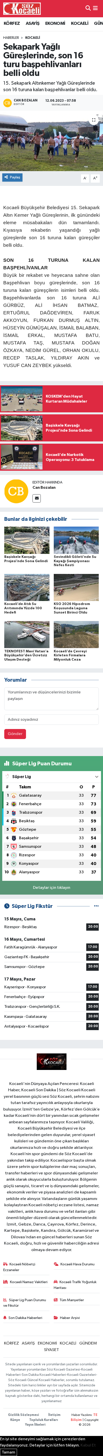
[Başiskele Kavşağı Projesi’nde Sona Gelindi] (27, 540)
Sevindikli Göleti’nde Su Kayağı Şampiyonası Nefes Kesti (75, 561)
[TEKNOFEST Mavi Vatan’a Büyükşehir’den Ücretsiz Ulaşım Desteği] (27, 634)
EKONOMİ (55, 23)
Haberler (11, 38)
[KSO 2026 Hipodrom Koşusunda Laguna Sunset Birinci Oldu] (76, 587)
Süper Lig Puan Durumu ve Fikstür (24, 1302)
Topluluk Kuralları (43, 1420)
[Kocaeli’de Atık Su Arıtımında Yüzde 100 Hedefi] (27, 587)
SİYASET (51, 1350)
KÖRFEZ (12, 23)
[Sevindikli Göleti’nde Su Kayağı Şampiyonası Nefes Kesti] (76, 540)
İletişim (54, 1415)
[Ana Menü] (95, 9)
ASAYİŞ (32, 23)
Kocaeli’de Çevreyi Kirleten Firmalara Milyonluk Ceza (70, 656)
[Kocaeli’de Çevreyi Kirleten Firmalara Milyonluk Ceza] (76, 634)
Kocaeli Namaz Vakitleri (29, 1282)
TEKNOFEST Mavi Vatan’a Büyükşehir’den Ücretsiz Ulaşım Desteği (26, 656)
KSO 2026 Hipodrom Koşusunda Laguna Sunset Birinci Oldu (72, 608)
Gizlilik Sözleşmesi (23, 1415)
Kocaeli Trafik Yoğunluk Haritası (75, 1284)
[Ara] (88, 9)
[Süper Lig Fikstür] (96, 906)
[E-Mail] (36, 498)
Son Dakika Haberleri (25, 1318)
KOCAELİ (79, 23)
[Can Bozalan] (16, 491)
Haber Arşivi (70, 1318)
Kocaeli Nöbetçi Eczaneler (19, 1267)
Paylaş (15, 177)
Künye (15, 1420)
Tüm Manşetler (72, 1300)
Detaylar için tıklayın (51, 888)
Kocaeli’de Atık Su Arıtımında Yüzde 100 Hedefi (23, 608)
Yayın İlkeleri (35, 1424)
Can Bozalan (44, 488)
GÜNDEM (88, 1343)
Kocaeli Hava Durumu (77, 1264)
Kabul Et (88, 1445)
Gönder (15, 734)
